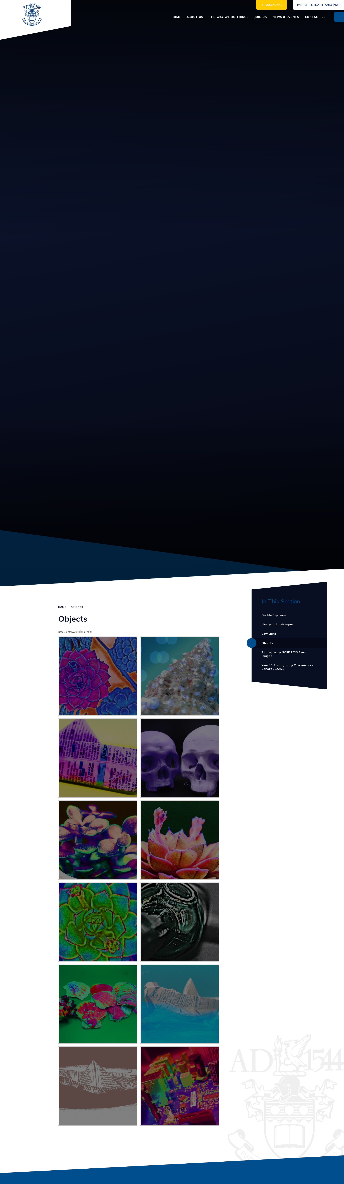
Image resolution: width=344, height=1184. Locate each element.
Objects (77, 607)
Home (62, 607)
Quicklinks (274, 4)
